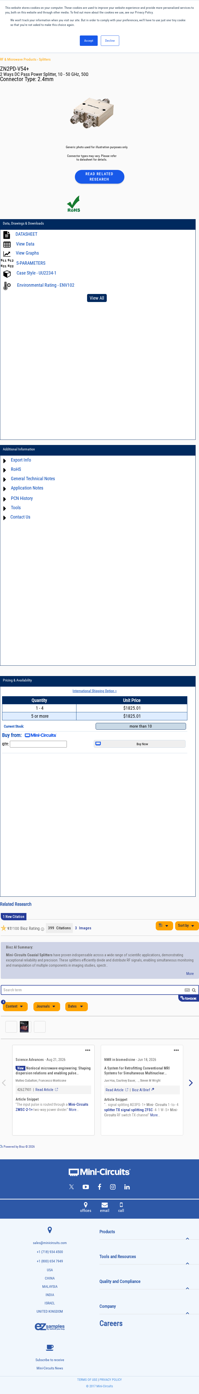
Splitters (45, 59)
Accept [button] (88, 40)
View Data (25, 244)
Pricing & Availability (17, 680)
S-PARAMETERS (30, 263)
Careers (111, 1323)
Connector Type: (19, 79)
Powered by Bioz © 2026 (19, 1146)
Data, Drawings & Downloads (23, 223)
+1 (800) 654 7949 (50, 1261)
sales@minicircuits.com (50, 1243)
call (121, 1210)
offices (85, 1210)
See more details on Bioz (183, 1146)
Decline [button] (110, 40)
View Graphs (27, 253)
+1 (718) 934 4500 (50, 1252)
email (104, 1210)
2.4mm (46, 79)
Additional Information (19, 449)
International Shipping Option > (95, 691)
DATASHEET (26, 234)
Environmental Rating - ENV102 (45, 285)
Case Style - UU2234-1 (36, 273)
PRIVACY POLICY (110, 1380)
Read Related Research (99, 176)
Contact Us (20, 517)
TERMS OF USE (87, 1380)
